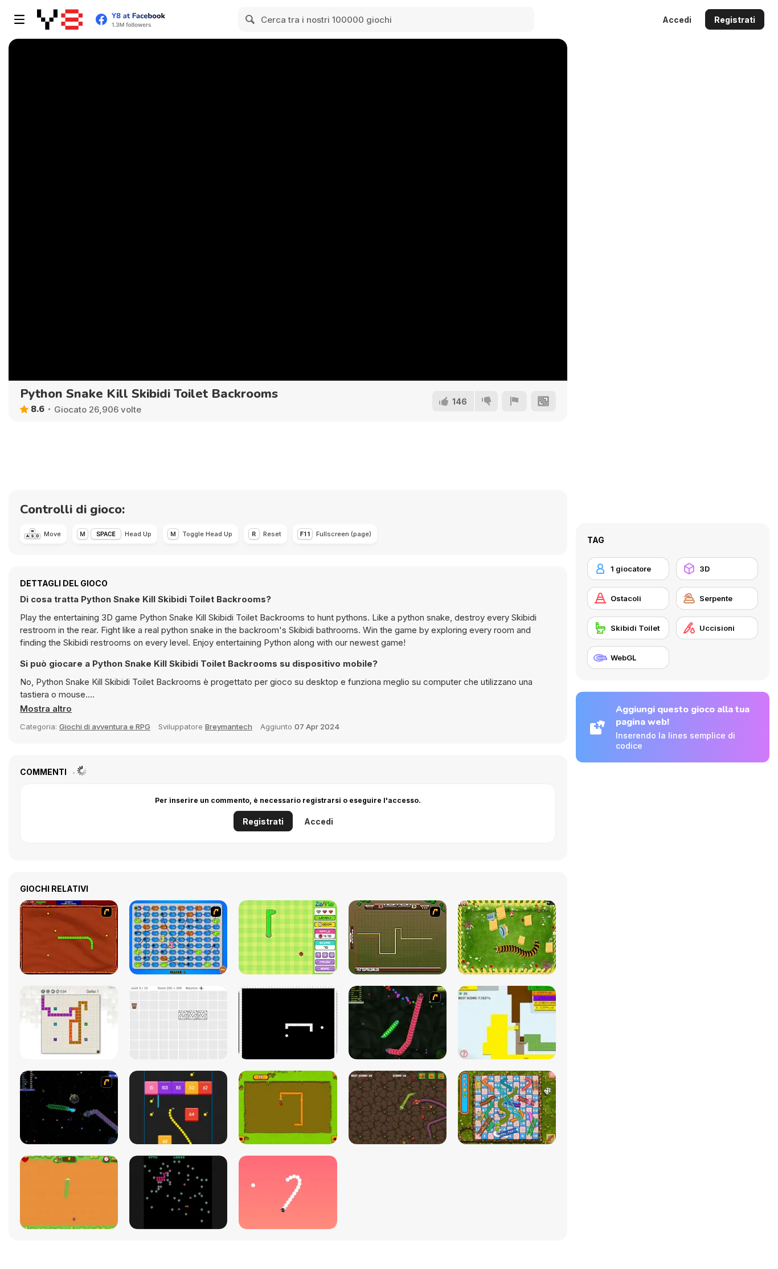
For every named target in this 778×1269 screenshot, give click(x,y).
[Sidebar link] (19, 19)
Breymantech (228, 726)
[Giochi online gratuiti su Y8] (59, 19)
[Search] (250, 19)
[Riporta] (514, 401)
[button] (46, 709)
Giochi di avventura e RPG (104, 726)
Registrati (734, 20)
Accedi (676, 20)
